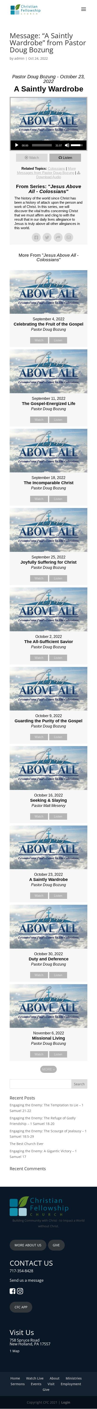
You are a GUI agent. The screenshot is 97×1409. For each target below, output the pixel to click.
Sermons (18, 1384)
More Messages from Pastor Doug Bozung (46, 170)
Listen (67, 158)
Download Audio (48, 177)
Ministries (74, 1378)
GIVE (56, 1245)
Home (15, 1378)
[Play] (16, 145)
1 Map (15, 1351)
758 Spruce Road (25, 1340)
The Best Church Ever (27, 1143)
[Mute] (67, 145)
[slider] (42, 145)
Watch (34, 158)
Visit (51, 1384)
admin (19, 58)
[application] (48, 145)
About (55, 1378)
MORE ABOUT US (28, 1245)
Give (46, 1389)
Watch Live (35, 1378)
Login (65, 1402)
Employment (71, 1384)
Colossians (56, 168)
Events (36, 1384)
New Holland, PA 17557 (30, 1344)
